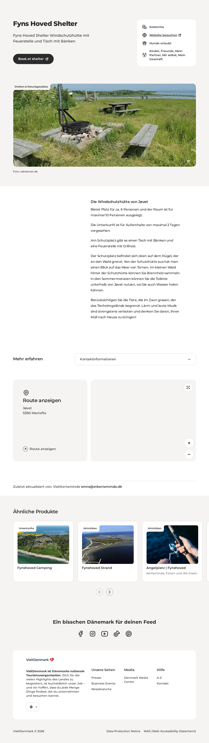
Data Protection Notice (123, 731)
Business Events (103, 683)
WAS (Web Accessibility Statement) (170, 731)
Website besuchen (163, 35)
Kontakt (163, 683)
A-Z (159, 678)
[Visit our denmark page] (80, 633)
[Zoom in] (189, 443)
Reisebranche (101, 689)
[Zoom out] (189, 454)
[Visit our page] (92, 633)
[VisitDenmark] (40, 660)
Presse (96, 678)
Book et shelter (31, 59)
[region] (143, 420)
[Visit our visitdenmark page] (104, 633)
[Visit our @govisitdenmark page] (116, 633)
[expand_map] (188, 387)
